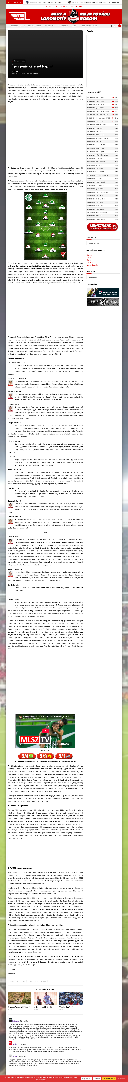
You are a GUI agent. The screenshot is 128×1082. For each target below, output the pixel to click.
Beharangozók (34, 26)
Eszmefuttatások (90, 26)
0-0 (113, 104)
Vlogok (75, 26)
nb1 (24, 981)
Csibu (89, 258)
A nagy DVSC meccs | (62, 6)
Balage (89, 255)
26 (37, 73)
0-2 (113, 101)
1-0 (113, 98)
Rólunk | (49, 6)
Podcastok (63, 26)
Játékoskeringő (76, 6)
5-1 (113, 118)
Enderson (15, 71)
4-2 (113, 108)
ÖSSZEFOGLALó (19, 61)
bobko (12, 981)
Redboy (89, 260)
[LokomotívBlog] (64, 16)
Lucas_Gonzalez (92, 265)
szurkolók (43, 981)
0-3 (113, 111)
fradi (18, 981)
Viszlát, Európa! (66, 1007)
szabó (36, 981)
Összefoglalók (18, 26)
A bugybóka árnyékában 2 (19, 1007)
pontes (30, 981)
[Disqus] (45, 1043)
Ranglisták (50, 26)
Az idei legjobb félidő (43, 1007)
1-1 (113, 121)
